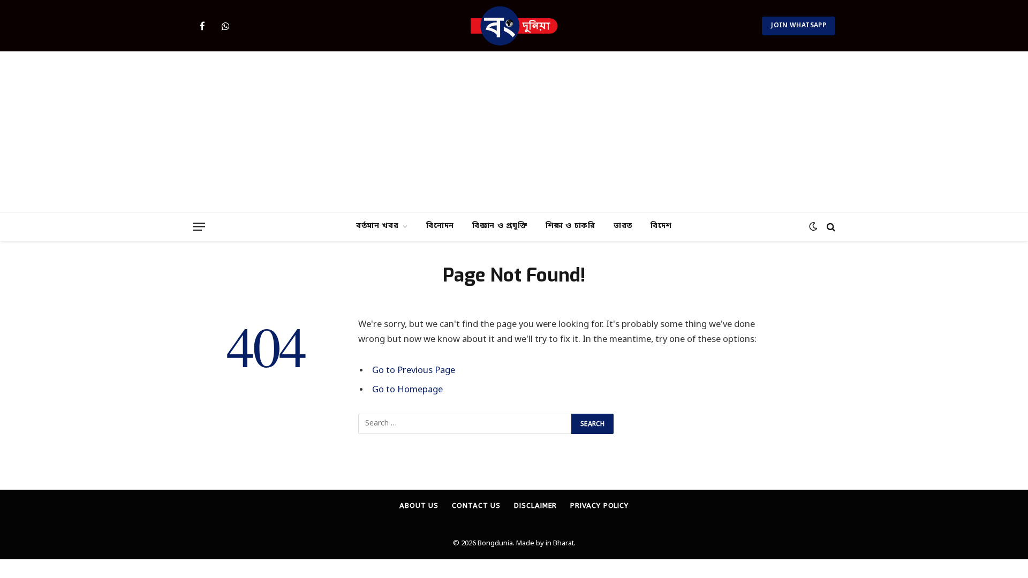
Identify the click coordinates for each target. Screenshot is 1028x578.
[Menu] (199, 227)
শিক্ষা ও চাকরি (570, 226)
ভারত (623, 226)
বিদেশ (661, 226)
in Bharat (560, 543)
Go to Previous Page (413, 371)
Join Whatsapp (798, 25)
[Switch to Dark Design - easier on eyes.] (813, 227)
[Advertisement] (514, 132)
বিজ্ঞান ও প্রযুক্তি (499, 226)
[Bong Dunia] (514, 25)
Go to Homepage (407, 390)
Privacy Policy (599, 505)
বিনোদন (440, 226)
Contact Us (476, 505)
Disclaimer (535, 505)
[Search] (830, 227)
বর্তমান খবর (377, 226)
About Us (419, 505)
